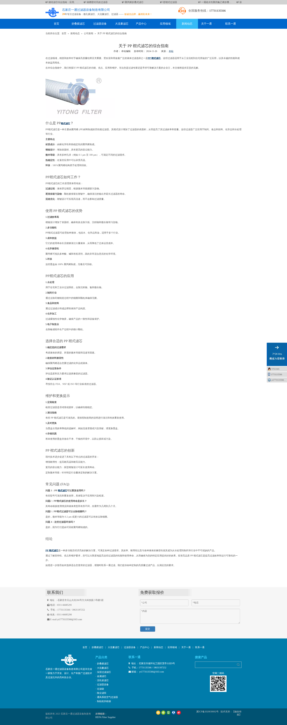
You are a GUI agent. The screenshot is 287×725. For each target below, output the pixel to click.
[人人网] (174, 712)
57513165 (275, 369)
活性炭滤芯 (103, 680)
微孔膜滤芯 (89, 14)
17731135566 (276, 374)
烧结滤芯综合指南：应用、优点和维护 (60, 2)
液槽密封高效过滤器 (93, 2)
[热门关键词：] (238, 665)
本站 (171, 51)
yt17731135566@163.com (69, 619)
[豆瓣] (168, 712)
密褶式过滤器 (166, 2)
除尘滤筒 (101, 693)
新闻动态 (158, 647)
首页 (85, 647)
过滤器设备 (130, 647)
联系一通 (199, 647)
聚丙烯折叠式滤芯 (130, 2)
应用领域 (172, 647)
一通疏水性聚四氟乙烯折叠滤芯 (212, 2)
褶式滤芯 (62, 490)
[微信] (163, 712)
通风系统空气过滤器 (107, 697)
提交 (147, 629)
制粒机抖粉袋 (104, 701)
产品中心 (144, 647)
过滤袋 (100, 689)
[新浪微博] (179, 712)
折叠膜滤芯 (97, 647)
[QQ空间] (158, 712)
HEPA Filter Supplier (105, 717)
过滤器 (114, 14)
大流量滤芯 (103, 14)
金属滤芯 (101, 676)
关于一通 (186, 647)
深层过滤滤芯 (104, 672)
